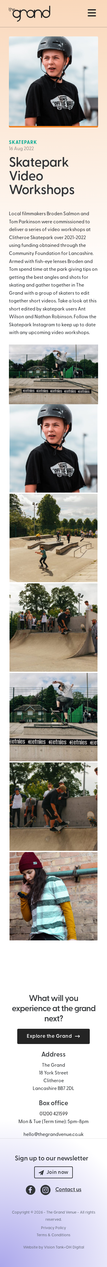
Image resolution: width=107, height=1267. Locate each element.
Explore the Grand (49, 1036)
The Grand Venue (61, 1212)
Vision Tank (54, 1247)
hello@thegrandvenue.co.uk (53, 1134)
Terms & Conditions (53, 1235)
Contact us (68, 1190)
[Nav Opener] (91, 12)
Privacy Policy (53, 1228)
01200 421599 (54, 1114)
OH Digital (75, 1247)
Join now (57, 1172)
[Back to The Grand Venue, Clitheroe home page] (29, 14)
